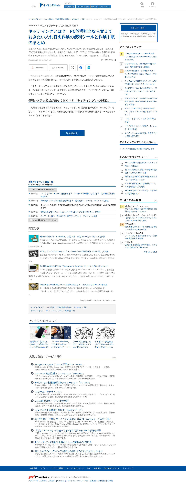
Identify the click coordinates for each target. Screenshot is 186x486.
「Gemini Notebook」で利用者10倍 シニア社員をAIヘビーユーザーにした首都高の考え (141, 56)
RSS (86, 481)
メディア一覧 (33, 481)
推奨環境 (109, 481)
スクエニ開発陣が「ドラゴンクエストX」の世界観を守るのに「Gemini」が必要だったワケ (141, 74)
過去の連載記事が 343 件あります (45, 220)
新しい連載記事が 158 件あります (44, 190)
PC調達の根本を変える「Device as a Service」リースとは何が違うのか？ (74, 266)
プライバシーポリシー (75, 481)
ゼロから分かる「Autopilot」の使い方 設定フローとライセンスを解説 (72, 236)
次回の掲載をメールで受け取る (41, 185)
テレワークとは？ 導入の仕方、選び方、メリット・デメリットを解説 (69, 216)
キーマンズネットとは (75, 468)
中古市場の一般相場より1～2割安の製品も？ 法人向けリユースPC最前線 (74, 284)
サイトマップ (128, 468)
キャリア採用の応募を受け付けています (138, 149)
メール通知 (60, 67)
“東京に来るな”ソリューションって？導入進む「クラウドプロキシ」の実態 (70, 212)
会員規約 (97, 468)
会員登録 (33, 468)
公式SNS (43, 481)
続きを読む (72, 133)
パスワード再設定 (57, 468)
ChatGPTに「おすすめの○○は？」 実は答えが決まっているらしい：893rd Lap (141, 91)
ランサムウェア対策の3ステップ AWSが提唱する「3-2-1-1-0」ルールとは (141, 82)
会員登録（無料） (138, 28)
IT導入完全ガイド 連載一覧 (40, 182)
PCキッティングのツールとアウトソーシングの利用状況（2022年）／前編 (74, 251)
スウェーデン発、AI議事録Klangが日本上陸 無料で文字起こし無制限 (140, 65)
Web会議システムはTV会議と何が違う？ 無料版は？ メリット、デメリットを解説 (75, 201)
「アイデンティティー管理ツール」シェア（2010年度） (141, 127)
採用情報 (101, 481)
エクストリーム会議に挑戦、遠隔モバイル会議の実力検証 (141, 134)
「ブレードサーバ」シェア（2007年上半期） (140, 120)
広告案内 (51, 481)
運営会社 (93, 481)
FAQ (88, 468)
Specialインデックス (111, 468)
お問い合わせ (61, 481)
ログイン (43, 468)
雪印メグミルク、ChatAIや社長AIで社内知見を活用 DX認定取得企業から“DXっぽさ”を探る (141, 101)
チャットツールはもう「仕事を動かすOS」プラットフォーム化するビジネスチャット (141, 111)
